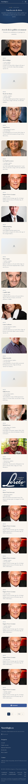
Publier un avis (4, 745)
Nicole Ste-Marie (7, 94)
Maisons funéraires (6, 747)
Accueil (10, 7)
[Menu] (25, 1)
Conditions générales (4, 773)
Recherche (4, 750)
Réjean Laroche (7, 358)
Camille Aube (6, 292)
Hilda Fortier (6, 391)
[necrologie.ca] (4, 1)
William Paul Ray (7, 226)
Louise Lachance (7, 324)
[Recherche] (23, 2)
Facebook (15, 705)
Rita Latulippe (7, 60)
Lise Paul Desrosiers (8, 161)
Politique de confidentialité (12, 773)
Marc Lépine (6, 259)
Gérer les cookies (19, 773)
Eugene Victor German (9, 194)
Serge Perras (6, 127)
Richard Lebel (6, 459)
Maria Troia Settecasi (8, 492)
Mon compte (4, 752)
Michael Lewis (7, 425)
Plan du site (25, 774)
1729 (19, 714)
